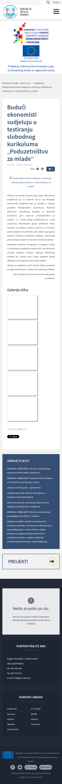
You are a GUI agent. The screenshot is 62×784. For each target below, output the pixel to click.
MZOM (34, 714)
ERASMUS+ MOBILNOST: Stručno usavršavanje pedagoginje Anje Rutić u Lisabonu (28, 514)
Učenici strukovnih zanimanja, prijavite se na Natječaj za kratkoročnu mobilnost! (28, 504)
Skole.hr (11, 724)
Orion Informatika (34, 777)
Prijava (56, 2)
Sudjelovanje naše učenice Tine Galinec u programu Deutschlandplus (26, 495)
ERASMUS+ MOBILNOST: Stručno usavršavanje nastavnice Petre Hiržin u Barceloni (28, 470)
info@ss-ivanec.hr (22, 678)
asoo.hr (10, 719)
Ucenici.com (12, 729)
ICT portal (36, 708)
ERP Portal (46, 767)
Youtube (19, 767)
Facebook (12, 767)
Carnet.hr (35, 724)
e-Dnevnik (12, 708)
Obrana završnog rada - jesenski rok (24, 487)
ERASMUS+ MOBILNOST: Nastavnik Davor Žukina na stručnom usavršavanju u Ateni (29, 480)
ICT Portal (31, 767)
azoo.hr (34, 719)
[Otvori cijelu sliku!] (31, 182)
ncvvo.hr (11, 714)
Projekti (18, 561)
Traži (48, 2)
